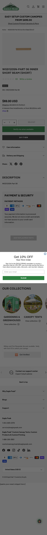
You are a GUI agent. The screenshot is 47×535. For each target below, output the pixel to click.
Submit (23, 278)
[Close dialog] (45, 254)
